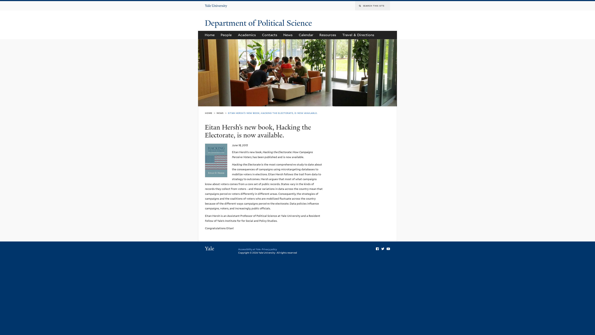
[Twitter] (382, 248)
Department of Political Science (259, 23)
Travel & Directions (358, 35)
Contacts (269, 35)
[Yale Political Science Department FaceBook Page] (377, 248)
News (288, 35)
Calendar (306, 35)
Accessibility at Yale (249, 249)
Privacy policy (269, 249)
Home (210, 35)
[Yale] (210, 249)
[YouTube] (388, 248)
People (226, 35)
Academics (247, 35)
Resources (327, 35)
